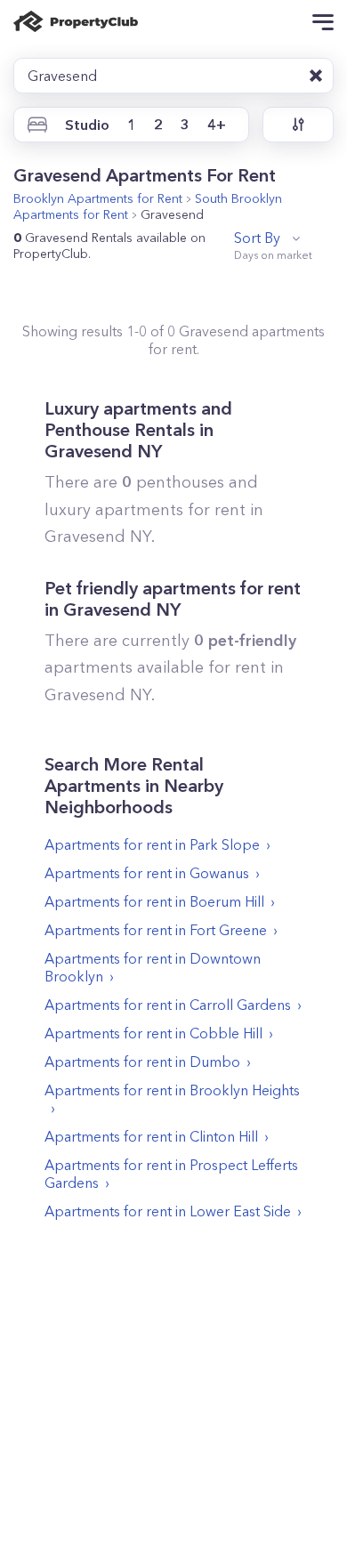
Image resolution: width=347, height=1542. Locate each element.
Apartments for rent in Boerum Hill (154, 901)
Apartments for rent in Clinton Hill (151, 1136)
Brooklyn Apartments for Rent (97, 198)
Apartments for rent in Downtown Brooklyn (152, 967)
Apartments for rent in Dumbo (142, 1061)
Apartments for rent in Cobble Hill (153, 1033)
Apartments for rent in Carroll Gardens (167, 1004)
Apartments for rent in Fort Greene (155, 930)
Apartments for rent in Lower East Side (167, 1211)
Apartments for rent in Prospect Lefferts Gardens (171, 1173)
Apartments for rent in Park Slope (152, 844)
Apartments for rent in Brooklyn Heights (172, 1090)
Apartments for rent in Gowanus (146, 873)
